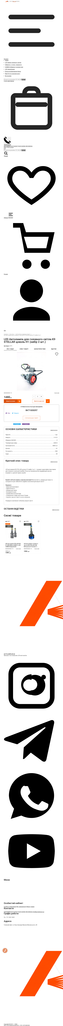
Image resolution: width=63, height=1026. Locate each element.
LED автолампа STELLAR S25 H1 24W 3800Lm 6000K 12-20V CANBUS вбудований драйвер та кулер (13, 545)
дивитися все (53, 430)
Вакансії (7, 896)
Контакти (8, 894)
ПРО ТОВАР (10, 349)
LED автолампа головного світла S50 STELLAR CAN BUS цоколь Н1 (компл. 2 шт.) (31, 545)
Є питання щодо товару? (31, 418)
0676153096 (21, 146)
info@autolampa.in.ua (38, 912)
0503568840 (7, 146)
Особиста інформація (10, 906)
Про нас (7, 883)
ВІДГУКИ (53, 349)
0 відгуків (18, 548)
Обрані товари (30, 906)
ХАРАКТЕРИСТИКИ (39, 349)
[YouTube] (31, 878)
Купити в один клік (39, 401)
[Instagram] (31, 712)
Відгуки (7, 889)
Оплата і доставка (10, 891)
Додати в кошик (10, 401)
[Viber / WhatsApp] (31, 823)
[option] (31, 371)
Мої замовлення (21, 906)
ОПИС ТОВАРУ (24, 349)
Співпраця (8, 899)
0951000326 (29, 146)
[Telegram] (31, 768)
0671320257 (14, 146)
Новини (7, 886)
